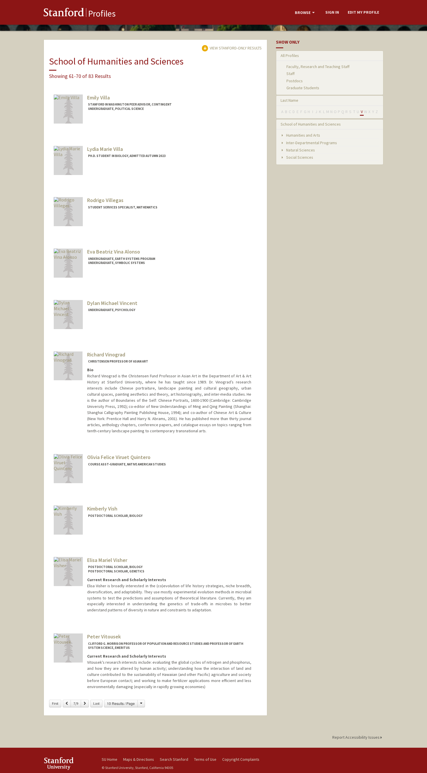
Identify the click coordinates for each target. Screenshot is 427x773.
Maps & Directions (138, 759)
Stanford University (68, 763)
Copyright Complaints (240, 759)
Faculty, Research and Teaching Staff (317, 66)
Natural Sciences (300, 150)
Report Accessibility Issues (356, 737)
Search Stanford (174, 759)
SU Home (109, 759)
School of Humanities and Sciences (311, 124)
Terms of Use (205, 759)
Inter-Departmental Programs (311, 142)
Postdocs (294, 80)
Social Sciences (299, 157)
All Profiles (290, 55)
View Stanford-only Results (235, 48)
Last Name (289, 100)
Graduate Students (302, 87)
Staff (290, 73)
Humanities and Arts (302, 135)
